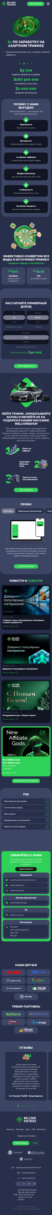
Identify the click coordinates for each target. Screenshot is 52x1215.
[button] (20, 63)
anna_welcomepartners (19, 930)
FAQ (33, 1129)
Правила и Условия (26, 1136)
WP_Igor (13, 936)
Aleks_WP (14, 933)
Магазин (20, 1129)
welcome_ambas (17, 915)
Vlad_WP (14, 927)
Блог (28, 1129)
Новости (10, 1129)
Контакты (41, 1129)
